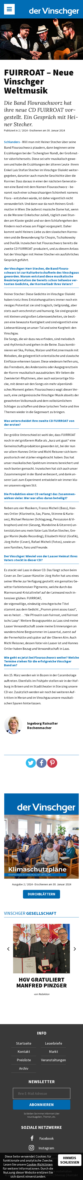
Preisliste (24, 1060)
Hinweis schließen (69, 1160)
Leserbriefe (53, 1043)
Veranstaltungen (53, 1060)
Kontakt (24, 1051)
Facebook (46, 1138)
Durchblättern (41, 894)
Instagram (46, 1147)
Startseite (23, 1043)
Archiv (23, 1068)
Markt (53, 1051)
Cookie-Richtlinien (40, 1164)
